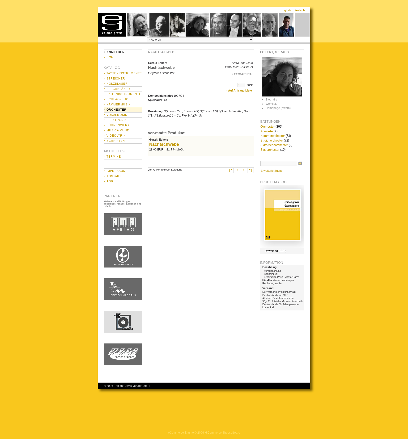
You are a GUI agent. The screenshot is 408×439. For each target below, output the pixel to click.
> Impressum (115, 171)
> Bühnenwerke (118, 125)
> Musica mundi (117, 130)
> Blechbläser (117, 89)
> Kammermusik (117, 104)
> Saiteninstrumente (122, 94)
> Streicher (114, 78)
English (285, 10)
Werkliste (271, 103)
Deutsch (299, 10)
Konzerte (266, 131)
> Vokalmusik (115, 115)
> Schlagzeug (116, 99)
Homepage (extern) (278, 108)
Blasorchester (269, 149)
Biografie (271, 99)
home (112, 25)
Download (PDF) (275, 251)
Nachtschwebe (164, 144)
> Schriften (114, 140)
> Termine (112, 156)
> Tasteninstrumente (123, 73)
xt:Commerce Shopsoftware (222, 432)
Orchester (267, 126)
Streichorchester (271, 140)
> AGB (108, 181)
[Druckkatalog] (282, 246)
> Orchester (115, 109)
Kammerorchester (272, 136)
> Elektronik (115, 120)
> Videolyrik (115, 135)
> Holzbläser (116, 83)
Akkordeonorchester (274, 145)
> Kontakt (112, 176)
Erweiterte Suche (272, 170)
